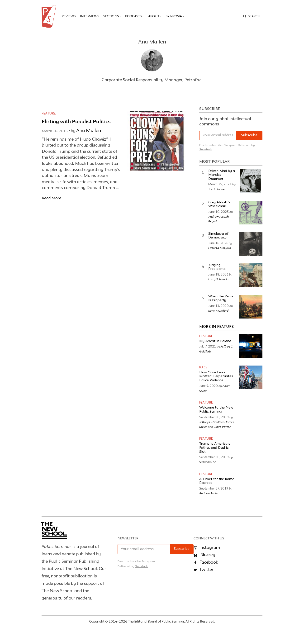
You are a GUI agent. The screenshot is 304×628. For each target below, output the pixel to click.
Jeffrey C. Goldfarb (211, 421)
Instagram (209, 548)
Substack (205, 149)
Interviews (89, 16)
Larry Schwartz (218, 279)
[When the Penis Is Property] (250, 307)
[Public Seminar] (50, 16)
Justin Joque (216, 189)
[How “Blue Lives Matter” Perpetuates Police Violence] (250, 377)
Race (203, 367)
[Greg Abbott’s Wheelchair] (250, 212)
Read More (51, 198)
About (153, 16)
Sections (111, 16)
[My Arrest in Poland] (250, 346)
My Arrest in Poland (215, 341)
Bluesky (207, 555)
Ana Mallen (88, 131)
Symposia (174, 16)
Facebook (208, 562)
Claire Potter (222, 426)
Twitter (206, 570)
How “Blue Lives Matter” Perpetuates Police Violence (216, 376)
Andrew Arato (208, 493)
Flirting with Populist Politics (76, 122)
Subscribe (249, 135)
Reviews (69, 16)
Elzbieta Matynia (219, 247)
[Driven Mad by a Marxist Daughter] (250, 181)
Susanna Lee (207, 461)
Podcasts (133, 16)
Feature (49, 113)
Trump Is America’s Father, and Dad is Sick (214, 447)
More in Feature (216, 326)
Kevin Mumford (218, 310)
